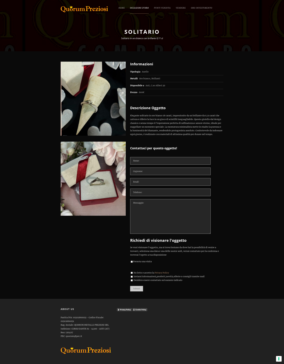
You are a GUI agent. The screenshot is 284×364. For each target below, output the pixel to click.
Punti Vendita (162, 8)
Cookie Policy (140, 310)
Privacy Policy (162, 272)
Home (121, 8)
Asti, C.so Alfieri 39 (155, 85)
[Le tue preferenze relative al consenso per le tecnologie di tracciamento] (279, 359)
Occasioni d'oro (139, 8)
